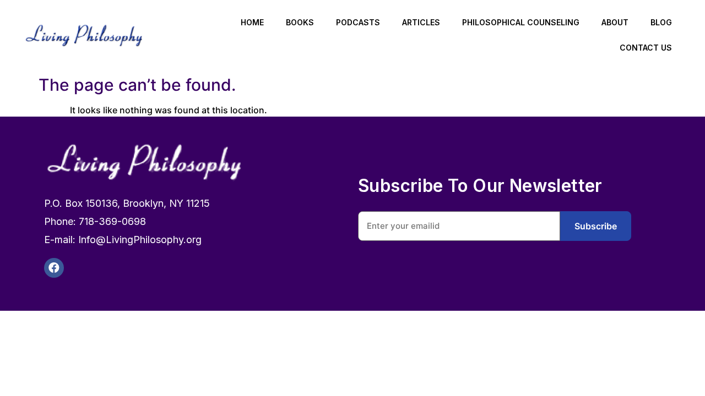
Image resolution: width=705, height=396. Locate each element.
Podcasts (358, 22)
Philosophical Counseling (520, 22)
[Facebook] (54, 268)
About (614, 22)
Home (252, 22)
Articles (421, 22)
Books (300, 22)
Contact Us (646, 47)
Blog (661, 22)
